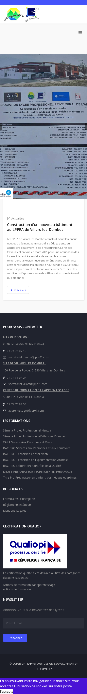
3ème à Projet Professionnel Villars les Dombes (34, 436)
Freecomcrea (43, 669)
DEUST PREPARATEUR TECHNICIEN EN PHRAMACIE (37, 471)
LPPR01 (31, 663)
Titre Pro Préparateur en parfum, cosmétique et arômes (40, 477)
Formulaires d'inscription (19, 499)
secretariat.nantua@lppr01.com (28, 357)
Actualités (17, 218)
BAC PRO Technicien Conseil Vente (26, 454)
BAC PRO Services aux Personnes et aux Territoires (36, 448)
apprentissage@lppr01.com (26, 410)
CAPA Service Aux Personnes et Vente (28, 442)
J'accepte (6, 691)
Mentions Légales (14, 510)
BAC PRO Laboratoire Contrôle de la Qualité (32, 466)
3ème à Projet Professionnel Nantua (27, 430)
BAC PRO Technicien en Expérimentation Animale (35, 460)
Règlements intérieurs (17, 505)
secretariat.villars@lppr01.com (27, 384)
